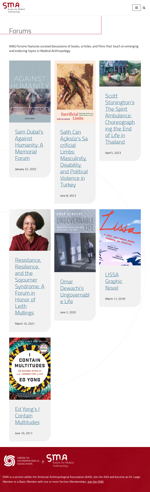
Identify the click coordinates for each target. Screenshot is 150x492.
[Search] (144, 7)
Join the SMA (95, 481)
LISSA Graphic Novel (113, 281)
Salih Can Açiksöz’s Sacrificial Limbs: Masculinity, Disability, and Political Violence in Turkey (74, 158)
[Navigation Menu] (136, 8)
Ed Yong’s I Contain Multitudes (27, 415)
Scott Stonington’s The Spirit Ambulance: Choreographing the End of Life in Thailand (120, 118)
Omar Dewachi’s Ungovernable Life (74, 291)
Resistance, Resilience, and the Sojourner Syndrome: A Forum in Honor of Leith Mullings (29, 286)
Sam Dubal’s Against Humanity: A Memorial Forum (29, 144)
